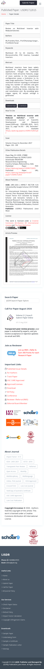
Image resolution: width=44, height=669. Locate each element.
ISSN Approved (30, 481)
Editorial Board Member (17, 403)
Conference (12, 395)
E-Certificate (23, 106)
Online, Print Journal (13, 481)
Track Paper (12, 376)
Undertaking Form (9, 637)
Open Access (11, 471)
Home (3, 14)
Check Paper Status (10, 604)
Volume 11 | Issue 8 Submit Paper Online (24, 316)
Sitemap (6, 649)
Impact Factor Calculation (12, 616)
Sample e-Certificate (10, 641)
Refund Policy (8, 612)
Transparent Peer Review (15, 466)
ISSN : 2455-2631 (12, 462)
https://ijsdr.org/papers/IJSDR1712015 (21, 168)
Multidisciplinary (12, 476)
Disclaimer (7, 608)
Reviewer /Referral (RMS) (17, 399)
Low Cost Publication (14, 500)
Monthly (23, 471)
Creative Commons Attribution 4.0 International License (22, 223)
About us (6, 579)
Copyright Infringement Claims (14, 620)
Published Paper (11, 106)
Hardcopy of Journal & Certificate (18, 491)
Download (11, 388)
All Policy (10, 392)
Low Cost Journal (27, 486)
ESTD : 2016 (27, 462)
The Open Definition (23, 225)
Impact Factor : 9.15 (13, 457)
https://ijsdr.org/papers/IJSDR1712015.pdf (22, 132)
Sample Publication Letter (12, 645)
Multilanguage (27, 476)
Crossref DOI (11, 486)
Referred (32, 466)
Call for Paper (8, 587)
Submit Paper (28, 2)
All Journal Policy (9, 591)
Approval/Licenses (15, 384)
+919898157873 (13, 560)
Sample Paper (8, 633)
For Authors (12, 372)
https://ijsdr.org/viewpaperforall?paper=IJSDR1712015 (19, 173)
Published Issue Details (17, 369)
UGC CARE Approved (15, 380)
